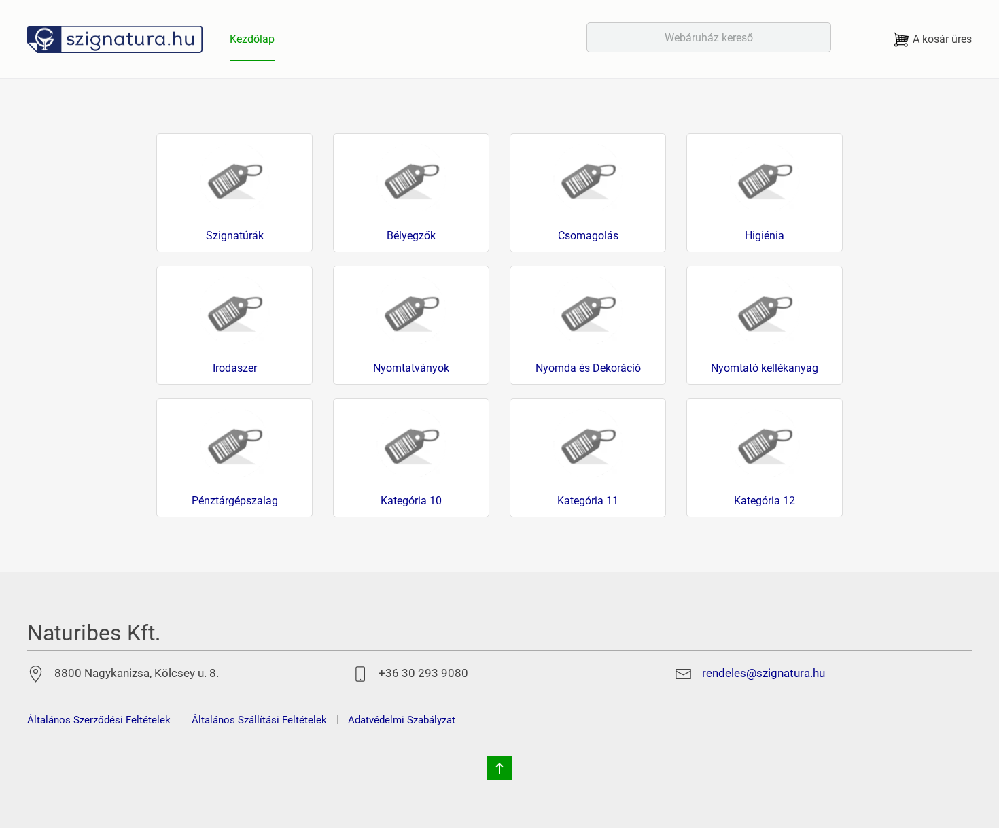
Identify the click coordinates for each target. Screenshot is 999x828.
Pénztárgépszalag (235, 501)
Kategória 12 (764, 501)
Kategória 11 (587, 501)
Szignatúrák (235, 235)
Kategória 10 (411, 501)
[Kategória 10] (411, 442)
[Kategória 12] (764, 442)
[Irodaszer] (234, 309)
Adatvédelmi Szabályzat (401, 720)
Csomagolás (588, 235)
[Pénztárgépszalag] (234, 442)
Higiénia (764, 235)
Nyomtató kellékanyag (764, 368)
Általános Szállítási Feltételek (259, 720)
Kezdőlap (252, 39)
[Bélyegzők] (411, 177)
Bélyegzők (411, 235)
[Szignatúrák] (234, 177)
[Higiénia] (764, 177)
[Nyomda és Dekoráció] (588, 309)
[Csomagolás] (588, 177)
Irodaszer (235, 368)
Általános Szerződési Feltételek (99, 720)
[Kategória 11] (588, 442)
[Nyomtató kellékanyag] (764, 309)
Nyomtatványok (411, 368)
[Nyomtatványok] (411, 309)
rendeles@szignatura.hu (763, 673)
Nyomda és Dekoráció (588, 368)
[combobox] (708, 37)
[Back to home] (115, 39)
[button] (499, 768)
